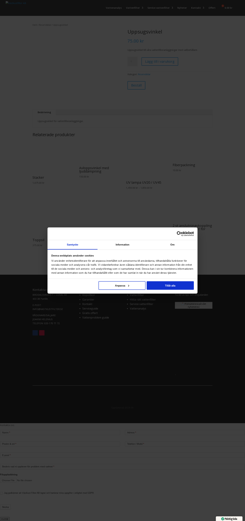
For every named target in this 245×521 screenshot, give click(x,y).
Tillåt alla (170, 285)
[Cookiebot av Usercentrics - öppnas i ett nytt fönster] (179, 233)
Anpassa (120, 285)
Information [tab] (122, 244)
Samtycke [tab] (72, 244)
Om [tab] (172, 244)
